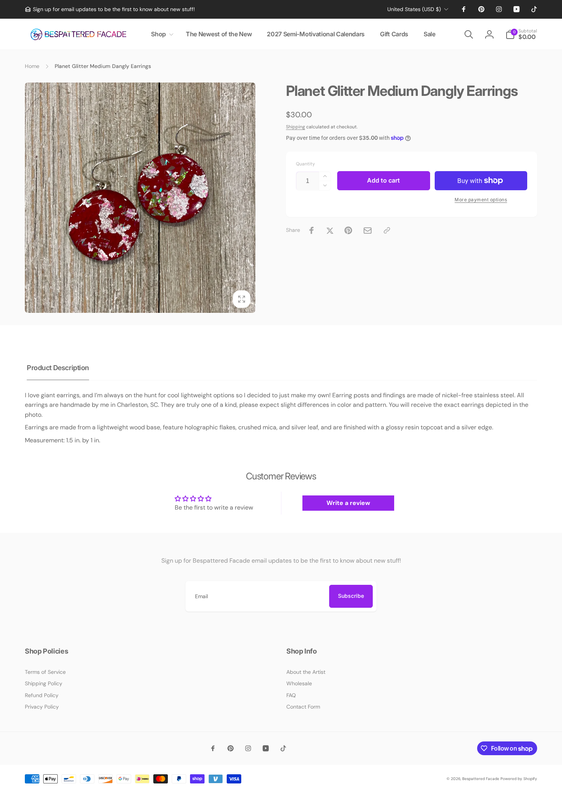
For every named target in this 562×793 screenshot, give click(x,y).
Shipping (295, 127)
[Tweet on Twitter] (330, 230)
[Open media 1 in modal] (140, 198)
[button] (160, 34)
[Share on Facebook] (311, 230)
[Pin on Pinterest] (348, 230)
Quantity (305, 164)
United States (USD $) (414, 9)
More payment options (481, 199)
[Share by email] (367, 230)
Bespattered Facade (480, 778)
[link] (110, 9)
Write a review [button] (348, 503)
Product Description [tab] (58, 368)
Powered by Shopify (518, 778)
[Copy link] (387, 230)
